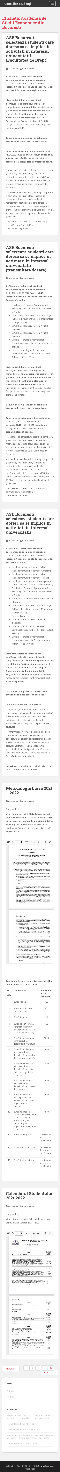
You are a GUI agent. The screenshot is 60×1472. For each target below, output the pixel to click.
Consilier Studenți (17, 4)
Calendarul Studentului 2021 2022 (29, 1196)
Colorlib (41, 1466)
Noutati (10, 1396)
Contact (10, 1391)
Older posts (48, 1372)
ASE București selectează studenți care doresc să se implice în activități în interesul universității (30, 1417)
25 (51, 1368)
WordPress (30, 1469)
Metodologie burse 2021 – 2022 (29, 791)
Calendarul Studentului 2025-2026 (22, 1429)
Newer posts (11, 1369)
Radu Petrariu (28, 68)
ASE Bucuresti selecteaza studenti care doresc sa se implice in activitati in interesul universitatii (30, 523)
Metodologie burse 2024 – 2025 (22, 1443)
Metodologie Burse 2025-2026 (21, 1424)
